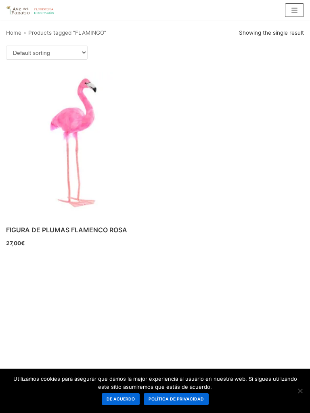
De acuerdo (121, 399)
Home (13, 32)
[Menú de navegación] (294, 10)
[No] (300, 391)
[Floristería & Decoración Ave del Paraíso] (30, 10)
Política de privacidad (176, 399)
